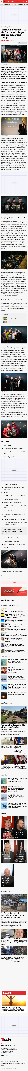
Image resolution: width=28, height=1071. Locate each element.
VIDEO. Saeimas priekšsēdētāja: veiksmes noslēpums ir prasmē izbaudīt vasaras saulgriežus (7, 767)
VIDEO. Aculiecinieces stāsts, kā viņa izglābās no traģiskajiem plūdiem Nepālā (7, 941)
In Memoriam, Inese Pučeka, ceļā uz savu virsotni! (6, 748)
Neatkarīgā (5, 27)
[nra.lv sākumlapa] (4, 1)
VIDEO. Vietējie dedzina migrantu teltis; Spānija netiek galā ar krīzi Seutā (7, 958)
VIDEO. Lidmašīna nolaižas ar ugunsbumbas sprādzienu (17, 693)
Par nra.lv (2, 1061)
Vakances (23, 1063)
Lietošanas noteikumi (5, 1063)
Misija (10, 1061)
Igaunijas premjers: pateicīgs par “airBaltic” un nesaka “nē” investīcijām (16, 634)
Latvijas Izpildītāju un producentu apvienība (12, 575)
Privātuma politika (15, 1061)
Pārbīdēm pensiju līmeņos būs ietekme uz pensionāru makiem (16, 625)
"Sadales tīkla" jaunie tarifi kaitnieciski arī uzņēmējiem (13, 610)
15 (22, 611)
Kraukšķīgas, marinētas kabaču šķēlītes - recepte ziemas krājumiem (15, 318)
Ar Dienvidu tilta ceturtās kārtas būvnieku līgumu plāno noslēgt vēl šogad (15, 651)
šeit (7, 533)
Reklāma (6, 1061)
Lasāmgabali (12, 27)
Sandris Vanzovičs (5, 40)
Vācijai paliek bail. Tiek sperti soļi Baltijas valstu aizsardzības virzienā (16, 321)
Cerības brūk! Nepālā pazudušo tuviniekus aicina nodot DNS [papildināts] (13, 915)
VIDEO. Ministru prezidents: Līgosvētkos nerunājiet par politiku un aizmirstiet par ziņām (20, 750)
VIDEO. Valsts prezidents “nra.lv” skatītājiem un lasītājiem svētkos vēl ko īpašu (20, 767)
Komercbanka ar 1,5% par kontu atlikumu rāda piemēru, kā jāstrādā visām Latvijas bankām (15, 616)
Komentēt (14, 582)
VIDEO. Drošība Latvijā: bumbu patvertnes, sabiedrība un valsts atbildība (14, 646)
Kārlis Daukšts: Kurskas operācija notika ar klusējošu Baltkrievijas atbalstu (14, 640)
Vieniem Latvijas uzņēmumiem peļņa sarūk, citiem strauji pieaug (15, 630)
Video (3, 814)
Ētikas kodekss (17, 1063)
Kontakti (2, 1065)
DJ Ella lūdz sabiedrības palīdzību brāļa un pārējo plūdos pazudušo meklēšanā (20, 941)
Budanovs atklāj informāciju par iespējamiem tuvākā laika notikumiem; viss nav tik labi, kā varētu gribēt (17, 687)
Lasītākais (5, 656)
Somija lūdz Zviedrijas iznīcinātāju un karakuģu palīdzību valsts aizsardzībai (17, 677)
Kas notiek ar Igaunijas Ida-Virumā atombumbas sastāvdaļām (13, 727)
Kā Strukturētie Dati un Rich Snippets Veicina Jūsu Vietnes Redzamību (16, 621)
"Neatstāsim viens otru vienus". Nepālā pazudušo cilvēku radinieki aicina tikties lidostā (16, 670)
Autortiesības (11, 1063)
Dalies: (8, 578)
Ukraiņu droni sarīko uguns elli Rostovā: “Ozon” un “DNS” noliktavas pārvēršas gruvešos (20, 958)
